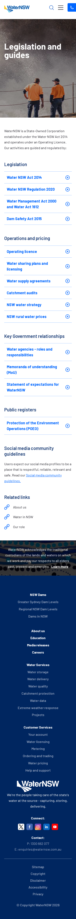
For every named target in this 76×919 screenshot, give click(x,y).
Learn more (59, 566)
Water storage (38, 672)
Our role (19, 527)
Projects (38, 715)
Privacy (38, 894)
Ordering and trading (38, 756)
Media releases (38, 645)
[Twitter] (21, 827)
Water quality (38, 686)
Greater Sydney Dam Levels (38, 602)
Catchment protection (38, 693)
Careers (38, 652)
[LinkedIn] (46, 827)
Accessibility (38, 887)
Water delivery (38, 679)
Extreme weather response (38, 708)
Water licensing (38, 742)
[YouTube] (55, 827)
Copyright (38, 874)
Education (38, 638)
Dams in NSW (38, 616)
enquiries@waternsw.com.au (39, 849)
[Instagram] (38, 827)
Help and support (38, 770)
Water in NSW (23, 517)
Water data (38, 700)
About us (19, 507)
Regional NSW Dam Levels (38, 609)
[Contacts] (72, 7)
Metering (38, 749)
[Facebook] (29, 827)
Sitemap (38, 867)
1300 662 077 (40, 843)
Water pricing (38, 763)
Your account (38, 734)
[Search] (51, 7)
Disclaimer (38, 880)
